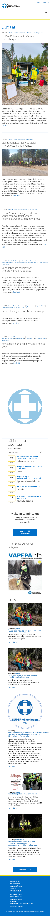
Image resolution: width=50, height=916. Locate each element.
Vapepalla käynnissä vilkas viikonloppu (23, 311)
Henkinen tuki (31, 33)
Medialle (13, 889)
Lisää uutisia (25, 869)
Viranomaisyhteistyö (19, 139)
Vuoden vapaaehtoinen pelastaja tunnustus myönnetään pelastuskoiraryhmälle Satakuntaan (22, 843)
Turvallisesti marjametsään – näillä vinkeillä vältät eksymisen (22, 676)
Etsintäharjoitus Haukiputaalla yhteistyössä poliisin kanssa (19, 144)
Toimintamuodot (16, 899)
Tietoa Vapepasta (16, 906)
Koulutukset (6, 264)
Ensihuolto (16, 261)
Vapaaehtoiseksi (16, 894)
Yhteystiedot (15, 884)
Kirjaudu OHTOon (43, 2)
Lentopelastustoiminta (21, 262)
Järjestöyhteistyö (12, 209)
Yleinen (10, 306)
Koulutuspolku (16, 897)
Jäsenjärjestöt (15, 882)
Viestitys (22, 261)
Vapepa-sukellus (30, 306)
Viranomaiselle (15, 891)
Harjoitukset (39, 33)
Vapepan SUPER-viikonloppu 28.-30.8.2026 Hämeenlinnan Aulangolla (24, 735)
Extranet (13, 901)
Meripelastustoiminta (7, 262)
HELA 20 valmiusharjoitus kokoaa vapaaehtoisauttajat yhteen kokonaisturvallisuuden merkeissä (21, 215)
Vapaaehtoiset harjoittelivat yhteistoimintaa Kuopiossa (17, 269)
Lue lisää (5, 125)
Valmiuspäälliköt (16, 886)
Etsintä (10, 33)
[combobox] (25, 452)
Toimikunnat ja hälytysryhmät (21, 904)
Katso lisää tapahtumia (25, 532)
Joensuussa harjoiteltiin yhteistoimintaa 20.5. (24, 345)
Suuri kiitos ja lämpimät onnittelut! (22, 794)
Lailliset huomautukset (25, 911)
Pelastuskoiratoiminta (19, 33)
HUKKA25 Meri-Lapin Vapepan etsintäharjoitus (19, 37)
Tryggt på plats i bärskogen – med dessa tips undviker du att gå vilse (24, 631)
